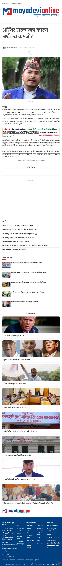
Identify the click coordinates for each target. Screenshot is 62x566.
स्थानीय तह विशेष (40, 534)
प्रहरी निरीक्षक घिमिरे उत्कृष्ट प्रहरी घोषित (14, 249)
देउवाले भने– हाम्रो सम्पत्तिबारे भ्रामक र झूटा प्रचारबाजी (20, 479)
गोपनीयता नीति (20, 560)
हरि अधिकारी (52, 525)
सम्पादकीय (39, 543)
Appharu (54, 564)
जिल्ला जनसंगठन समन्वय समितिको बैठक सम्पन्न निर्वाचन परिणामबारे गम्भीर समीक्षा (29, 503)
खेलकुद (29, 528)
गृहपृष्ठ (18, 525)
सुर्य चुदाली (53, 538)
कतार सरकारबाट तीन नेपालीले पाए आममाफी (17, 455)
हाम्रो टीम (5, 560)
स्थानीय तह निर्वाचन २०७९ (40, 529)
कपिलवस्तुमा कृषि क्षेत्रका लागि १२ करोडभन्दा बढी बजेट (18, 238)
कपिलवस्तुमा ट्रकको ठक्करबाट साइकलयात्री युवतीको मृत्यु (19, 234)
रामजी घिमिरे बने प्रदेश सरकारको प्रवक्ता (15, 407)
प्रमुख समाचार (20, 528)
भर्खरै (4, 221)
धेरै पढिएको (7, 258)
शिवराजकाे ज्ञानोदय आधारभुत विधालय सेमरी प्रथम (17, 226)
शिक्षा (38, 538)
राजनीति (19, 531)
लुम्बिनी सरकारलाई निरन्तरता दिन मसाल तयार (17, 359)
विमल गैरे (53, 547)
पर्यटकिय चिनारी (29, 532)
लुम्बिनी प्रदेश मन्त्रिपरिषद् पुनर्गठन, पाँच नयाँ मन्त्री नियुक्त (20, 431)
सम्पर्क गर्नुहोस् (29, 560)
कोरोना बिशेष (30, 525)
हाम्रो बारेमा (12, 560)
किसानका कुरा (20, 544)
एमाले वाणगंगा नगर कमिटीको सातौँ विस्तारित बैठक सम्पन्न (19, 230)
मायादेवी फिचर (30, 540)
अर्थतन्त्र (19, 534)
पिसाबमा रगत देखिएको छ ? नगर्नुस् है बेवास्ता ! (16, 241)
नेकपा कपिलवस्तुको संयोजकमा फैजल (15, 383)
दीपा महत (53, 540)
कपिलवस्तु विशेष (19, 537)
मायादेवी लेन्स (30, 543)
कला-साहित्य (20, 541)
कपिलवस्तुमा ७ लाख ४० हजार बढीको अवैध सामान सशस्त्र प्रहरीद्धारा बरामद (25, 245)
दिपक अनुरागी (52, 529)
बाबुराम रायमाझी (52, 534)
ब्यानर (38, 540)
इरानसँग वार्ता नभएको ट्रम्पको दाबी (14, 335)
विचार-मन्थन (40, 525)
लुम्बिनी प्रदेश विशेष (30, 537)
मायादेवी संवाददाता (12, 47)
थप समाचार (31, 313)
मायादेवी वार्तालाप (29, 547)
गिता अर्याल (53, 543)
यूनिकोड (37, 560)
